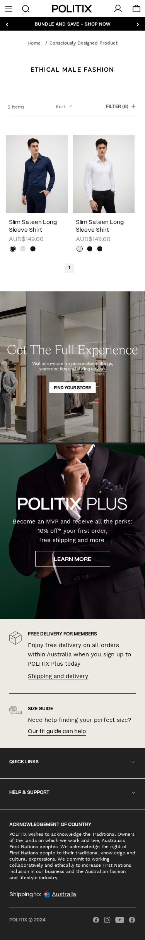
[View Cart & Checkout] (136, 10)
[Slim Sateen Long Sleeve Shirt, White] (23, 249)
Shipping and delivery (58, 676)
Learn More (72, 559)
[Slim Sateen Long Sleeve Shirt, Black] (33, 249)
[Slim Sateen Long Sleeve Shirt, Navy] (13, 249)
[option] (37, 174)
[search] (26, 8)
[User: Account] (118, 8)
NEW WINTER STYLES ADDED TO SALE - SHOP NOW (72, 23)
